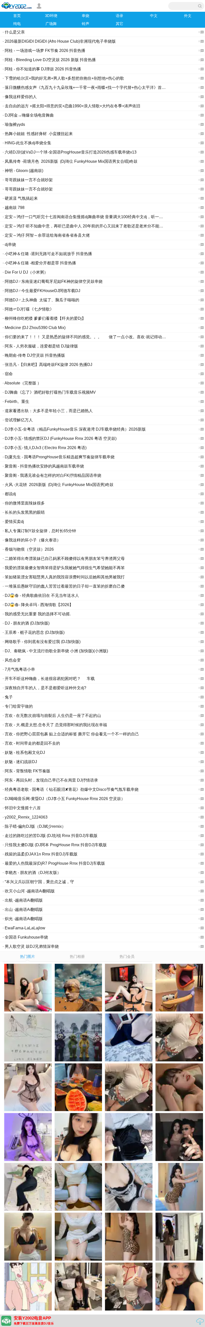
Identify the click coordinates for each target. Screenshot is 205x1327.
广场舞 (51, 23)
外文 (188, 15)
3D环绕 (51, 15)
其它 (119, 23)
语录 (119, 15)
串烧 (85, 15)
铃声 (85, 23)
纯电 (17, 23)
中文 (154, 15)
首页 (17, 15)
